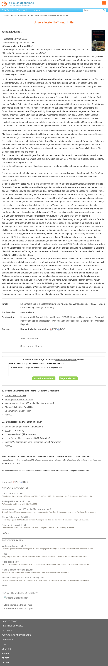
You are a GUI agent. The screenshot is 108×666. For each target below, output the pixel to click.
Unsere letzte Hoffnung (31, 317)
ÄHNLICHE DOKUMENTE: (15, 488)
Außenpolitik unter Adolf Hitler (19, 399)
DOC (62, 329)
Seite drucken (26, 346)
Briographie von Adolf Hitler (18, 411)
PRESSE (5, 658)
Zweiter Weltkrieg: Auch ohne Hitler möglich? (26, 442)
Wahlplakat (55, 317)
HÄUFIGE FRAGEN (10, 621)
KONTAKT (6, 653)
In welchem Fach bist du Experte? (19, 608)
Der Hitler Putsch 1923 (15, 396)
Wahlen (55, 321)
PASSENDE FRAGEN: (13, 540)
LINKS (4, 644)
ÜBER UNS (6, 649)
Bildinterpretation (42, 321)
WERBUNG (6, 663)
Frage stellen (23, 10)
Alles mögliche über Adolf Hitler (19, 407)
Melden (38, 346)
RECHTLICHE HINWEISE (12, 626)
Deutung (99, 317)
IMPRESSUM (7, 640)
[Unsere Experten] (16, 598)
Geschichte (14, 15)
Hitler (45, 317)
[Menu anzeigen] (101, 3)
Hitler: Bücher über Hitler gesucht (20, 438)
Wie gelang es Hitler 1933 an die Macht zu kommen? (29, 403)
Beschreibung (86, 317)
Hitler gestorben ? (13, 434)
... (5, 533)
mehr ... (8, 415)
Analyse (75, 317)
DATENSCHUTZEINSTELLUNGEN (16, 635)
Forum (38, 422)
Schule (5, 15)
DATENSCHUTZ (9, 630)
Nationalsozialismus (69, 321)
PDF (54, 329)
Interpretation (26, 321)
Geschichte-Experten (66, 359)
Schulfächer (7, 10)
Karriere (36, 10)
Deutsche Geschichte (30, 15)
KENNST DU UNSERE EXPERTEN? (20, 593)
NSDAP (66, 317)
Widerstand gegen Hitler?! (17, 427)
